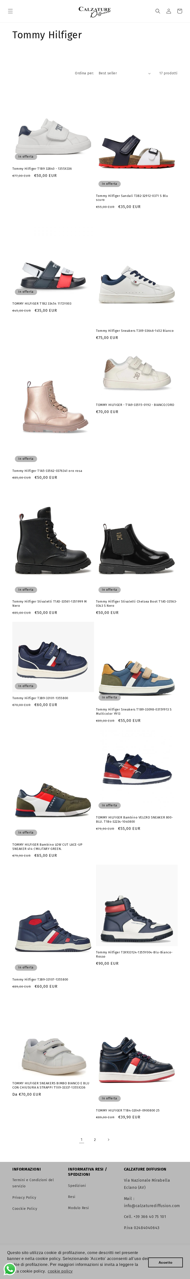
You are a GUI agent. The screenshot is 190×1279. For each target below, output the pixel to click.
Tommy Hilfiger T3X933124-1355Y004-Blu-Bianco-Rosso (134, 954)
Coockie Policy (24, 1209)
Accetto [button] (166, 1262)
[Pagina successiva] (108, 1139)
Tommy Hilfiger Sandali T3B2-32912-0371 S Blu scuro (132, 198)
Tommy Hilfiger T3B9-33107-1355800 (40, 979)
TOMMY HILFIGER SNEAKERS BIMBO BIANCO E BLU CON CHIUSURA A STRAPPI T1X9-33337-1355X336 (50, 1085)
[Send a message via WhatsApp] (9, 1269)
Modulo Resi (78, 1208)
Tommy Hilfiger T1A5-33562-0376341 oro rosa (47, 471)
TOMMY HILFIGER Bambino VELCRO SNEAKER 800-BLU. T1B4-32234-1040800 (134, 819)
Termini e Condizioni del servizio (33, 1183)
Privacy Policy (24, 1197)
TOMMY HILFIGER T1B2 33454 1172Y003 (41, 303)
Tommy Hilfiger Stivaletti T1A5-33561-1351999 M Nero (49, 604)
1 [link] (82, 1139)
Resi (71, 1197)
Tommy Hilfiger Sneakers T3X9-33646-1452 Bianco (135, 331)
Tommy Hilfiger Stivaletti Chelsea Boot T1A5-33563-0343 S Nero (136, 604)
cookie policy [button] (60, 1271)
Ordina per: (84, 73)
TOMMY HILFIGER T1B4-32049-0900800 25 (128, 1110)
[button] (10, 11)
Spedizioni (77, 1186)
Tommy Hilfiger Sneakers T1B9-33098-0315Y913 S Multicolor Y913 (134, 711)
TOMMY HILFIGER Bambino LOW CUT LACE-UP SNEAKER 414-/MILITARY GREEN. (47, 847)
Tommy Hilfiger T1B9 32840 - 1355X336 (42, 168)
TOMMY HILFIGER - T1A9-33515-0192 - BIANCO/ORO (135, 405)
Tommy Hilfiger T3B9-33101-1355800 (40, 698)
